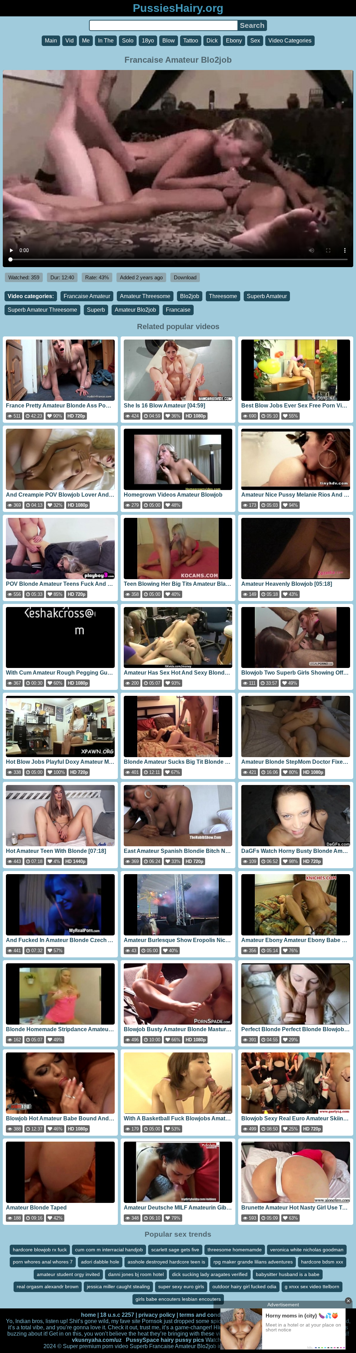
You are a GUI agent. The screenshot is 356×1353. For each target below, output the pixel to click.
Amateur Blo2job (135, 310)
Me (86, 41)
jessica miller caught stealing (118, 1286)
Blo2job (189, 296)
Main (51, 41)
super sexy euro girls (181, 1286)
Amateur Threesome (145, 296)
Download (185, 277)
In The (106, 41)
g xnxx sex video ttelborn (312, 1286)
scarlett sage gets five (175, 1249)
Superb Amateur (267, 296)
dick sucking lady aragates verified (210, 1274)
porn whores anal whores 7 (43, 1262)
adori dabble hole (100, 1262)
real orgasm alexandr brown (48, 1286)
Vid (69, 41)
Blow (168, 41)
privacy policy (156, 1315)
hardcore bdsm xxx (322, 1262)
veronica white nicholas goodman (306, 1249)
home (88, 1315)
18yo (148, 41)
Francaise (178, 310)
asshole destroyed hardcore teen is (166, 1262)
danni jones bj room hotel (136, 1274)
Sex (255, 41)
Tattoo (190, 41)
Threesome (223, 296)
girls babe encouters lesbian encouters (178, 1299)
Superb (96, 310)
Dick (212, 41)
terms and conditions (207, 1315)
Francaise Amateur (87, 296)
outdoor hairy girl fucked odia (244, 1286)
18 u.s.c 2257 (117, 1315)
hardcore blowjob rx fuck (40, 1249)
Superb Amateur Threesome (42, 310)
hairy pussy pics (182, 1340)
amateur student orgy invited (68, 1274)
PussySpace (142, 1340)
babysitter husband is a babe (287, 1274)
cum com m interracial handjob (109, 1249)
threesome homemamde (235, 1249)
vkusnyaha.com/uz (97, 1340)
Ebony (234, 41)
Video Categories (290, 41)
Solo (128, 41)
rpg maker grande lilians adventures (253, 1262)
